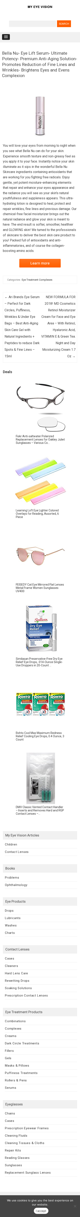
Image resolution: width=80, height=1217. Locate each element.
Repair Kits (13, 1150)
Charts (10, 933)
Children (11, 844)
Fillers (9, 1051)
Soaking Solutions (18, 988)
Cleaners (11, 966)
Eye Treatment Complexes (37, 279)
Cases (9, 958)
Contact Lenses (17, 852)
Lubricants (13, 918)
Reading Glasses (17, 1158)
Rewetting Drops (17, 981)
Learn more (40, 263)
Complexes (13, 1028)
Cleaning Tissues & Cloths (25, 1143)
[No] (75, 1206)
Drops (9, 910)
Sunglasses (13, 1165)
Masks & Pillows (17, 1065)
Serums (10, 1088)
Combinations (15, 1021)
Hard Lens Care (16, 973)
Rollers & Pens (16, 1080)
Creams (11, 1036)
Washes (11, 925)
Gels (8, 1058)
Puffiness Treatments (21, 1073)
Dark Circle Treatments (22, 1043)
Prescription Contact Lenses (26, 995)
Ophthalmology (16, 885)
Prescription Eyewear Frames (27, 1128)
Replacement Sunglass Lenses (28, 1172)
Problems (12, 877)
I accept (41, 1210)
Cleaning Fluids (16, 1135)
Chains (10, 1113)
